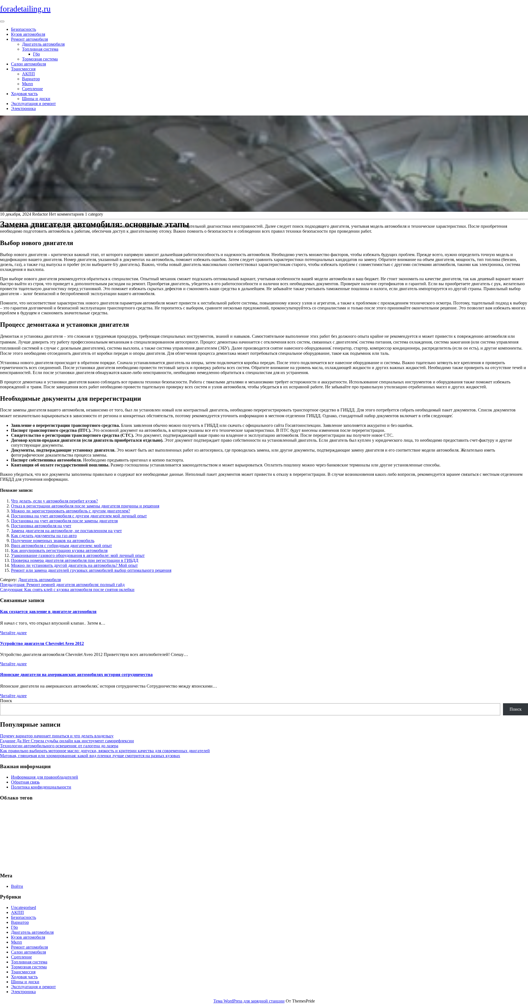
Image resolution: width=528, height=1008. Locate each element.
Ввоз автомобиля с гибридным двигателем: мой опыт (61, 545)
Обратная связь (25, 782)
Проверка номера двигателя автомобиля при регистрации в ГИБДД (74, 560)
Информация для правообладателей (44, 777)
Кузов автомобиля (28, 34)
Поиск (6, 700)
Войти (17, 886)
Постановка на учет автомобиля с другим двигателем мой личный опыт (79, 515)
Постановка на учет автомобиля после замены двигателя (64, 520)
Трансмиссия (23, 69)
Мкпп (27, 83)
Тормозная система (40, 59)
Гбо (36, 54)
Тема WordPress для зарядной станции (249, 1001)
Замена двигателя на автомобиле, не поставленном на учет (66, 530)
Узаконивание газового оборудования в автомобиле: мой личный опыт (78, 555)
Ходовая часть (24, 93)
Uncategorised (23, 907)
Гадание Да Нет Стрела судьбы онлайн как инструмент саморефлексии (67, 740)
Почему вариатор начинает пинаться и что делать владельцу (57, 736)
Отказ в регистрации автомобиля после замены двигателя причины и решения (85, 506)
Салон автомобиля (28, 64)
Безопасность (23, 29)
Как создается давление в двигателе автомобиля (48, 611)
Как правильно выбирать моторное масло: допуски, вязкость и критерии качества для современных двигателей (105, 750)
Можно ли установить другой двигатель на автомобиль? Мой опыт (74, 565)
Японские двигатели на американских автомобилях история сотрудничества (76, 674)
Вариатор (31, 78)
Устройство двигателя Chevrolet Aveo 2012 (42, 643)
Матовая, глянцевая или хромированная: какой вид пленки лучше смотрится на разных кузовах (90, 755)
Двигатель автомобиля (43, 44)
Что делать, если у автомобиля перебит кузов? (54, 501)
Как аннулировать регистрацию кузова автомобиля (59, 550)
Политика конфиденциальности (41, 787)
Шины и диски (36, 98)
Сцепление (32, 88)
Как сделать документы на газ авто (44, 535)
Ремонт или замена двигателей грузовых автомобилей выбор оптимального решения (91, 570)
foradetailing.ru (25, 8)
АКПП (28, 74)
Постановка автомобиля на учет (41, 525)
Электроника (23, 108)
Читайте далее (13, 632)
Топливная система (40, 49)
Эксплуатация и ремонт (33, 103)
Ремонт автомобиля (29, 39)
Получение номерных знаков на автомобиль (52, 540)
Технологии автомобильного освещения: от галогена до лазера (59, 745)
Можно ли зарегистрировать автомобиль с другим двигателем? (70, 511)
